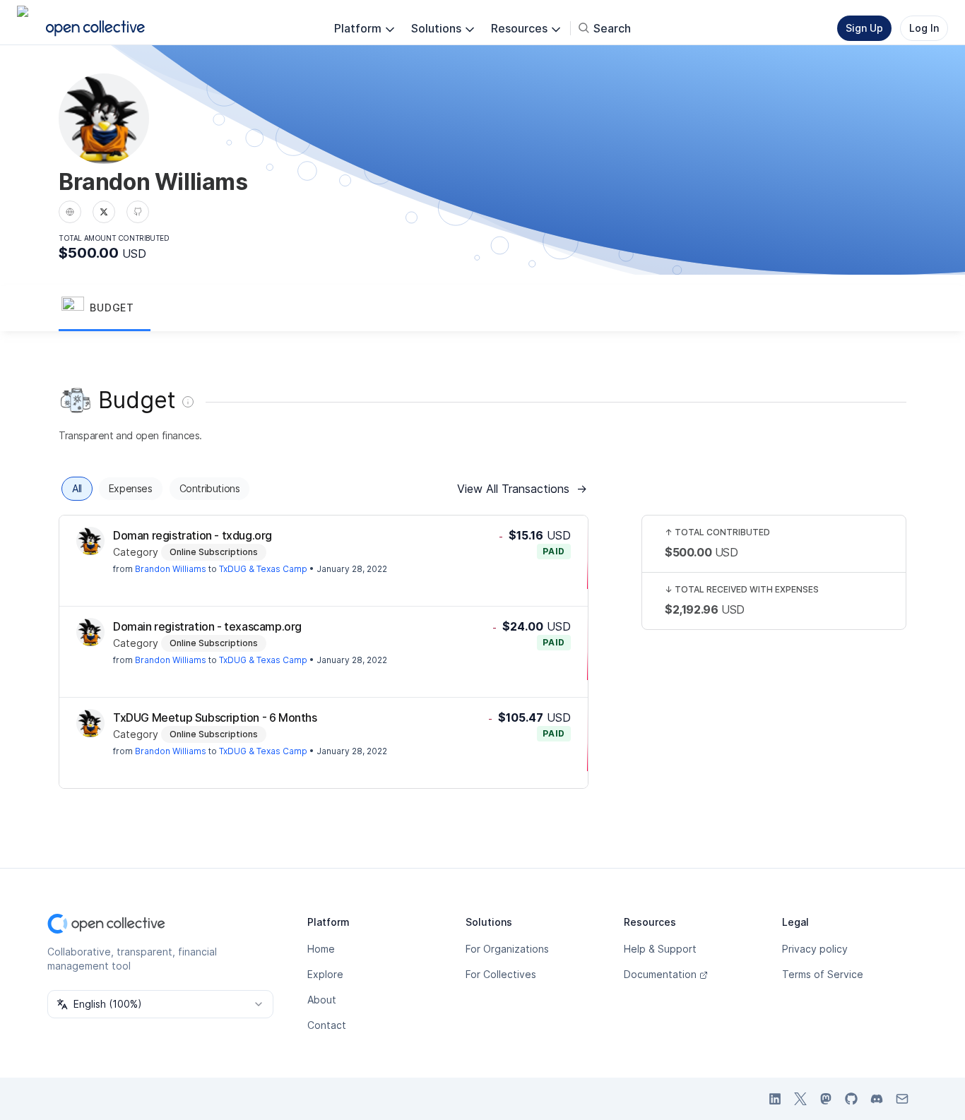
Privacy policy (815, 949)
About (321, 1000)
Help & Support (660, 949)
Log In (924, 28)
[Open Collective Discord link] (877, 1099)
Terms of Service (822, 974)
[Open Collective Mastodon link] (826, 1099)
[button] (104, 308)
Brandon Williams (170, 569)
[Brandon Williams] (90, 541)
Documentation (660, 974)
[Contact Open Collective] (902, 1099)
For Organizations (507, 949)
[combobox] (160, 1004)
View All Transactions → (522, 489)
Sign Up (864, 28)
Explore (325, 974)
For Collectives (501, 974)
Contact (326, 1025)
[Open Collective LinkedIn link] (775, 1099)
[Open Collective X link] (800, 1099)
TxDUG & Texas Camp (263, 569)
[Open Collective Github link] (851, 1099)
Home (321, 949)
